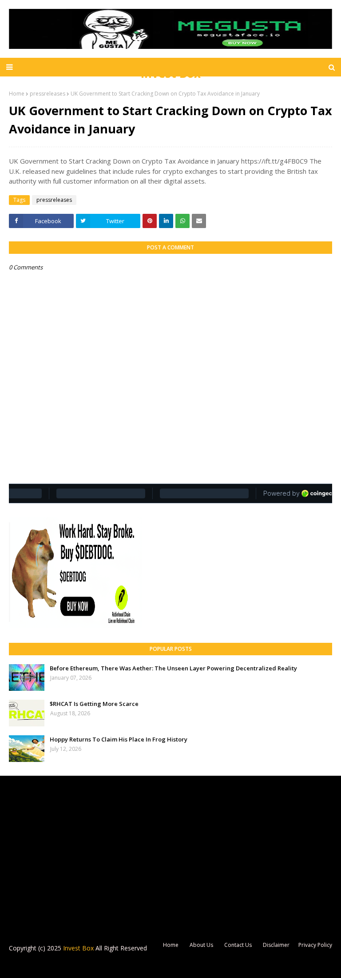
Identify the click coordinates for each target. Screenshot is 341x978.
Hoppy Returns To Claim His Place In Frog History (118, 739)
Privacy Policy (315, 945)
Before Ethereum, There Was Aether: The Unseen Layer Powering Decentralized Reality (173, 668)
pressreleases (47, 93)
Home (16, 93)
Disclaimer (276, 945)
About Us (201, 945)
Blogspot (68, 966)
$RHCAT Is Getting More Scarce (94, 704)
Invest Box (171, 73)
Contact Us (238, 945)
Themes (133, 966)
